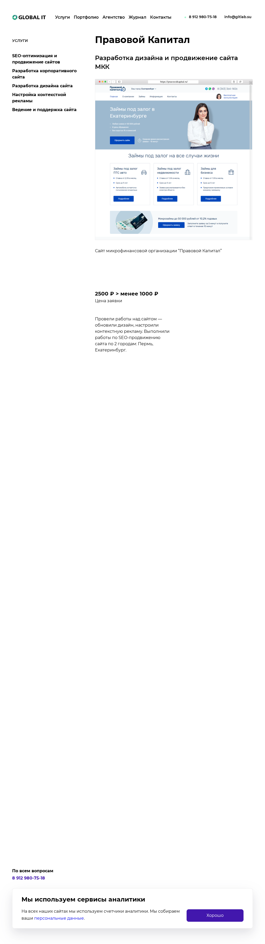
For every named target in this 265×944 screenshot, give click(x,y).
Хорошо (215, 915)
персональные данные (59, 918)
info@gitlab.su (238, 17)
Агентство (113, 17)
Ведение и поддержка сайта (44, 109)
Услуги (62, 17)
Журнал (137, 17)
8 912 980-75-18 (203, 17)
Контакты (160, 17)
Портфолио (86, 17)
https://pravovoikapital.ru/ (174, 82)
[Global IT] (29, 17)
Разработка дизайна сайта (42, 85)
